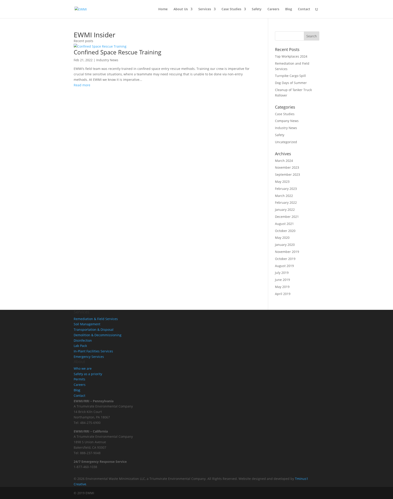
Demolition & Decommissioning (97, 335)
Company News (287, 121)
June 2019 (282, 280)
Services (204, 9)
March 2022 (284, 195)
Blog (288, 9)
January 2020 (285, 244)
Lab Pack (80, 346)
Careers (273, 9)
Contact (304, 9)
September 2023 (287, 174)
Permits (79, 379)
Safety (257, 9)
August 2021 (284, 223)
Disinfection (83, 340)
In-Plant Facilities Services (93, 351)
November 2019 (287, 252)
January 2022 (285, 209)
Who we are (83, 368)
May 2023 (282, 181)
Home (163, 9)
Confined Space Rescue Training (117, 52)
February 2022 (286, 202)
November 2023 (287, 167)
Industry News (107, 60)
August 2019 (284, 266)
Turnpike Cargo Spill (290, 76)
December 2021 (287, 216)
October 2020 (285, 231)
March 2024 (284, 160)
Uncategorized (286, 142)
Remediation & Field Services (96, 319)
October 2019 (285, 259)
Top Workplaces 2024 (291, 56)
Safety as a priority (88, 374)
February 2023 (286, 188)
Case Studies (231, 9)
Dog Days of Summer (291, 83)
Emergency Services (89, 356)
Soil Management (87, 324)
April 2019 (282, 294)
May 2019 (282, 287)
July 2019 (282, 272)
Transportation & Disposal (93, 329)
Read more (82, 85)
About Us (181, 9)
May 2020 (282, 237)
